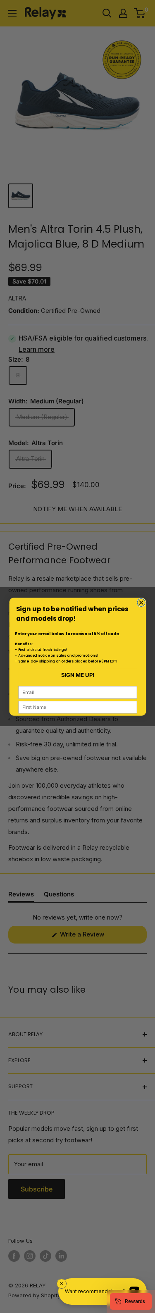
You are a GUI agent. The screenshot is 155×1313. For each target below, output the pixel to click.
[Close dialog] (141, 602)
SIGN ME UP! (77, 674)
